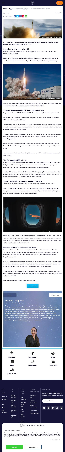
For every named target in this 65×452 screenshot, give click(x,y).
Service (4, 393)
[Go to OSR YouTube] (57, 408)
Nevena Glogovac (14, 300)
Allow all (14, 447)
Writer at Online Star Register (14, 303)
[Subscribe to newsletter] (61, 401)
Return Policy (34, 410)
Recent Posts (55, 295)
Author (10, 295)
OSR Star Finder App (23, 404)
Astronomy (6, 13)
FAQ (3, 404)
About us (4, 396)
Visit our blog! (32, 286)
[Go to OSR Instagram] (44, 408)
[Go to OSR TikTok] (48, 408)
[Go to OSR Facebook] (53, 408)
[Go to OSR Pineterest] (61, 408)
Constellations (34, 413)
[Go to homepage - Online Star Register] (32, 3)
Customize (32, 447)
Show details (54, 439)
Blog (3, 407)
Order (60, 3)
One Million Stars (23, 416)
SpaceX (43, 37)
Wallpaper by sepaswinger (44, 231)
